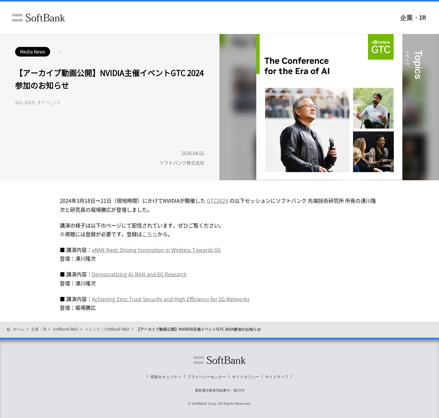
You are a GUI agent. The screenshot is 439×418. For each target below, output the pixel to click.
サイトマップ (276, 376)
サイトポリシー (245, 376)
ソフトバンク (38, 17)
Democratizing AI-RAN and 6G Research (139, 274)
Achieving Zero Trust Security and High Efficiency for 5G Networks (170, 299)
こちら (149, 234)
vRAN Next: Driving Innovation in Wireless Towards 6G (156, 249)
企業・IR (413, 17)
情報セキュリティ (165, 376)
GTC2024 (217, 200)
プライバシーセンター (206, 376)
